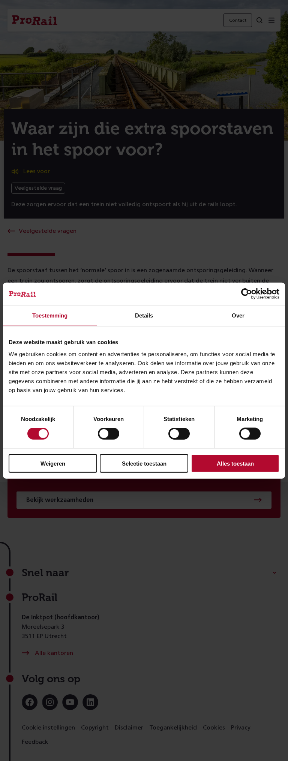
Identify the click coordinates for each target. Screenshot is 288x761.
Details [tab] (144, 315)
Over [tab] (238, 315)
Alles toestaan (235, 463)
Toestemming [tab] (50, 315)
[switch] (108, 434)
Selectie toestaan (144, 463)
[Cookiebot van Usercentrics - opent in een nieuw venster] (246, 294)
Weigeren (52, 463)
